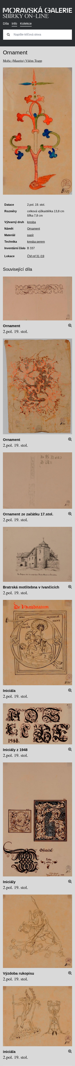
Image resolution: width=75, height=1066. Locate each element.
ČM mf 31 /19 (35, 256)
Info (14, 23)
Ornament (33, 228)
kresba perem (36, 241)
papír (30, 235)
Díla (6, 23)
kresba (31, 222)
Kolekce (26, 23)
